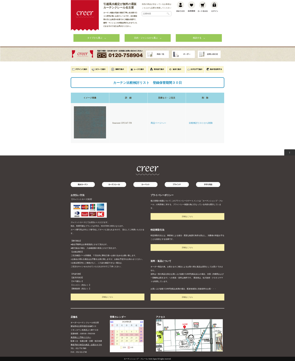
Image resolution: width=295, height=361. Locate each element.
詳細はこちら (107, 297)
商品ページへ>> (158, 123)
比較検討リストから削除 (201, 123)
